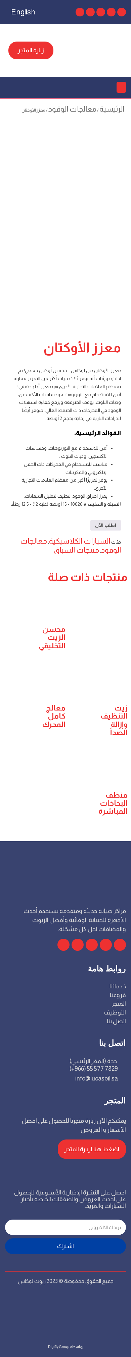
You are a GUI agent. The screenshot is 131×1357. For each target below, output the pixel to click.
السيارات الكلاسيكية (79, 541)
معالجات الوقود (72, 109)
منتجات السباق (76, 550)
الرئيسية (111, 109)
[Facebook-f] (120, 945)
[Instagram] (90, 12)
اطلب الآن (105, 525)
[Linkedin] (80, 12)
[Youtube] (100, 12)
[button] (121, 87)
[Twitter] (111, 12)
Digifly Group (58, 1347)
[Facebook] (121, 12)
